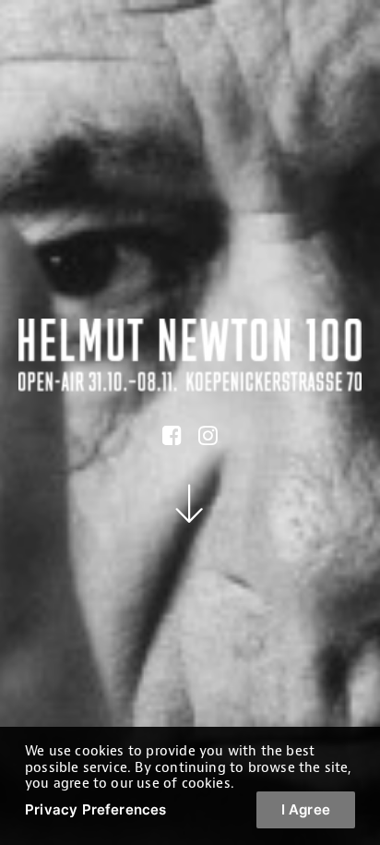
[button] (172, 441)
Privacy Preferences (96, 809)
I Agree (305, 809)
